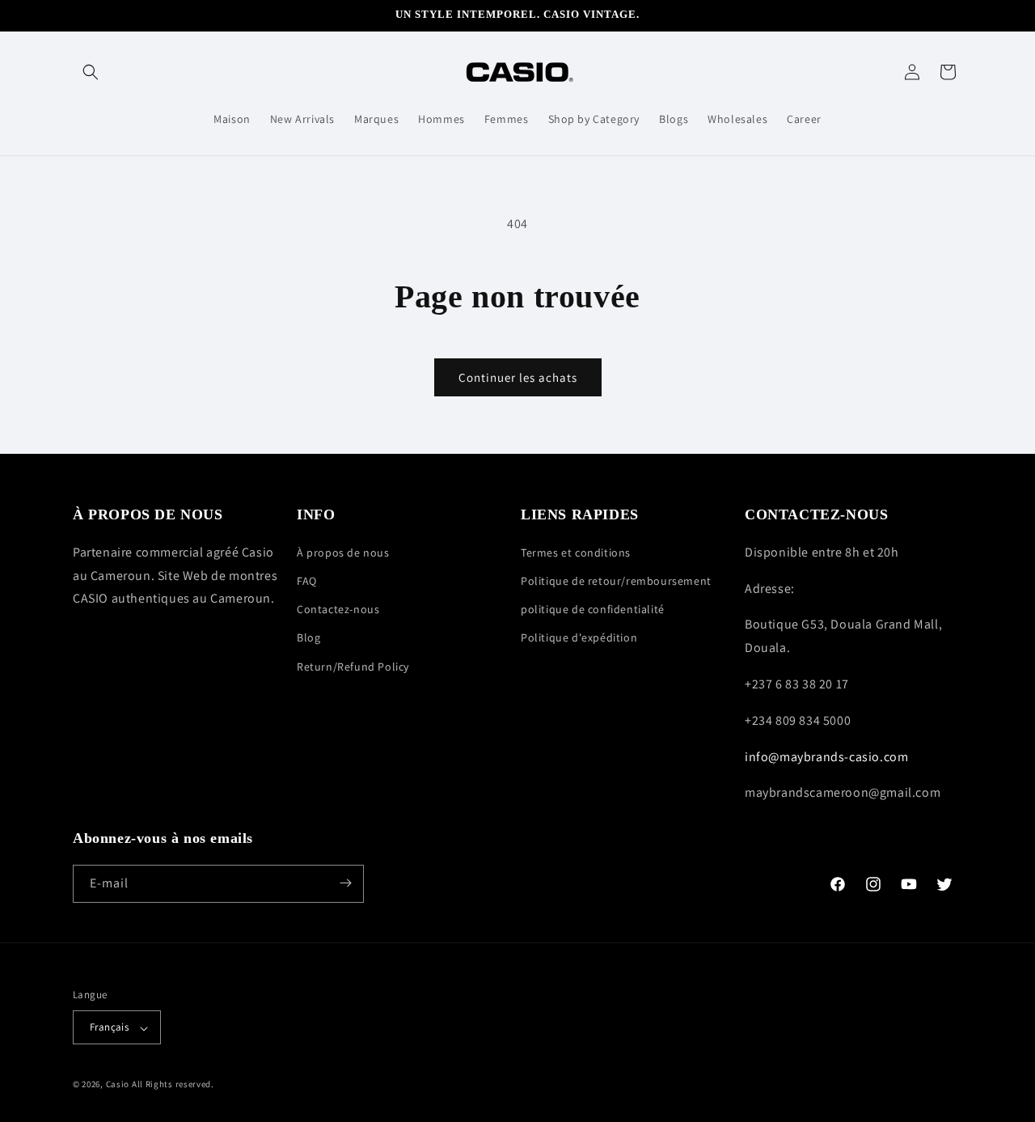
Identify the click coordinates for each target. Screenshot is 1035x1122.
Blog (308, 637)
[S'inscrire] (345, 883)
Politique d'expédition (579, 637)
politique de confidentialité (593, 609)
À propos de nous (343, 551)
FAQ (307, 581)
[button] (90, 72)
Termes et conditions (576, 551)
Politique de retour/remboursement (616, 581)
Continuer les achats (517, 377)
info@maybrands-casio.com (826, 755)
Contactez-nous (338, 609)
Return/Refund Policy (353, 665)
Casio (118, 1084)
